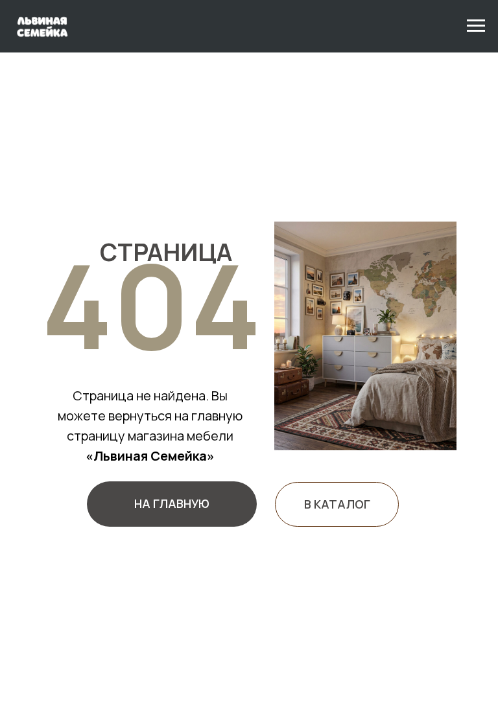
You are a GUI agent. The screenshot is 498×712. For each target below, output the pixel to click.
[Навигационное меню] (476, 25)
